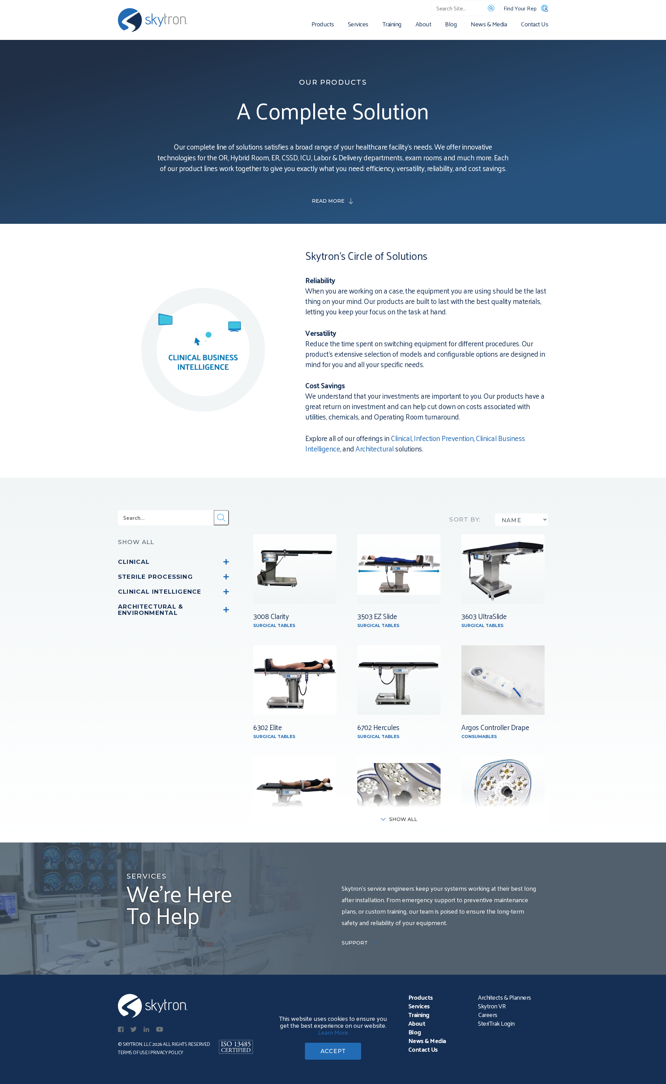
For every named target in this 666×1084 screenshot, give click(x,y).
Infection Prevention (443, 437)
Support (355, 943)
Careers (487, 1014)
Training (392, 25)
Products (322, 25)
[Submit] (221, 517)
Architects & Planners (504, 997)
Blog (451, 25)
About (424, 25)
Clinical (401, 437)
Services (358, 25)
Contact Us (534, 25)
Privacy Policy (166, 1052)
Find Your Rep (520, 8)
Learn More (333, 1032)
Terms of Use (132, 1052)
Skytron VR (492, 1005)
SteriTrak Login (496, 1023)
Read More (328, 201)
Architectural (375, 448)
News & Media (489, 25)
